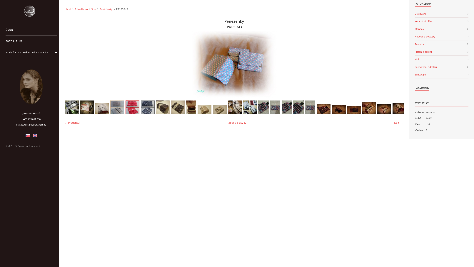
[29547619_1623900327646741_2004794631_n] (163, 107)
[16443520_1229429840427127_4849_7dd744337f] (263, 107)
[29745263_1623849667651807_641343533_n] (102, 108)
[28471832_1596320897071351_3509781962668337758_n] (235, 107)
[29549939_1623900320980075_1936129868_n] (178, 107)
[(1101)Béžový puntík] (117, 107)
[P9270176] (369, 108)
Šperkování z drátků (426, 67)
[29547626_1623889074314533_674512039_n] (204, 109)
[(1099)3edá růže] (148, 107)
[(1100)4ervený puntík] (132, 107)
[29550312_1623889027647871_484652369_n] (191, 107)
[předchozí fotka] (71, 64)
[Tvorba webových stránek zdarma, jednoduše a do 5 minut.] (27, 146)
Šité (93, 9)
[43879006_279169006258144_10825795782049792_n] (87, 107)
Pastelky (419, 44)
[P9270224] (324, 109)
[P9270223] (339, 109)
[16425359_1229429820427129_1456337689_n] (310, 107)
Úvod (9, 30)
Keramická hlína (423, 21)
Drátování (420, 13)
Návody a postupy (425, 36)
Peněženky (106, 9)
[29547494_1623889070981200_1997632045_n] (220, 109)
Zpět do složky (237, 122)
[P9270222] (354, 110)
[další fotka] (397, 64)
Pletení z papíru (423, 51)
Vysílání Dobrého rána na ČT (27, 52)
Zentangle (420, 74)
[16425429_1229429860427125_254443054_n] (298, 107)
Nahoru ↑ (35, 146)
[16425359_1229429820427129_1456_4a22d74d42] (275, 107)
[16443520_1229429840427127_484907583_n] (287, 107)
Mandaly (419, 29)
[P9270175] (384, 109)
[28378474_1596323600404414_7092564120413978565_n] (250, 107)
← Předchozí (72, 122)
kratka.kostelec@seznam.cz (31, 124)
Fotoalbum (14, 41)
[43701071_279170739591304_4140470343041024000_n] (72, 107)
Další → (399, 122)
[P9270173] (399, 108)
